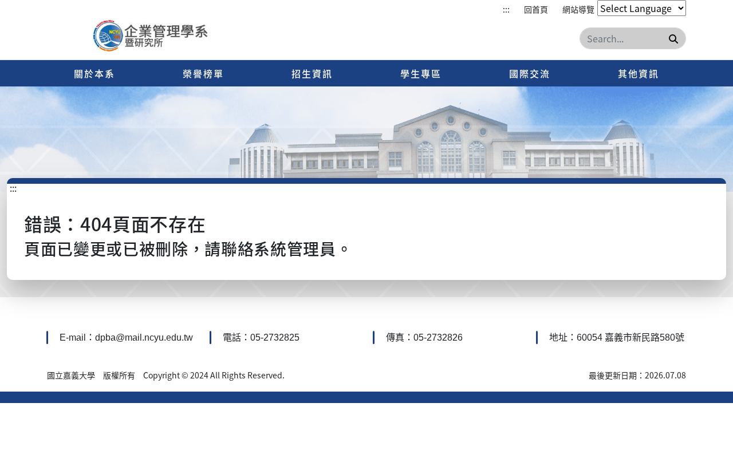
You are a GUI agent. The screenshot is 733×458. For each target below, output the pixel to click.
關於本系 (94, 73)
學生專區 (421, 73)
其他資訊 (638, 73)
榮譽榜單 (203, 73)
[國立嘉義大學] (153, 36)
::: (506, 9)
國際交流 (529, 73)
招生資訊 (312, 73)
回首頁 (536, 9)
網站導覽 (578, 9)
